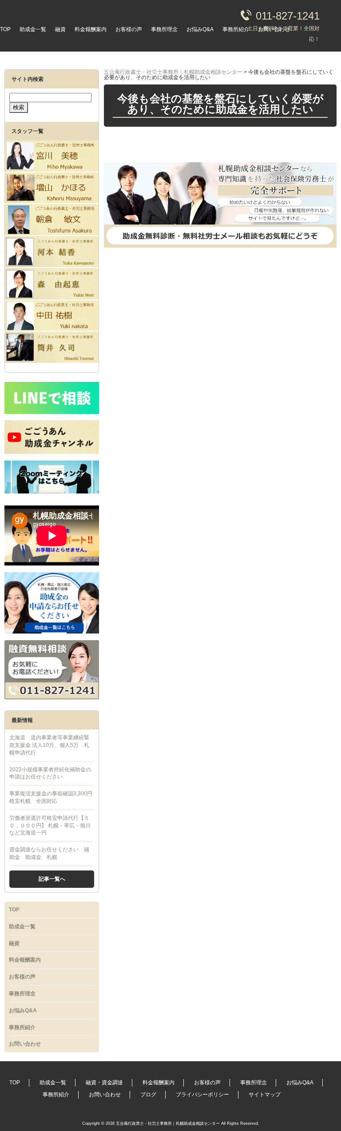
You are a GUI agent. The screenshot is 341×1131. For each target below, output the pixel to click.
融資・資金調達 (104, 1082)
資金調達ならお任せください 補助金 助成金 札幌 (49, 853)
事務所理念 (164, 29)
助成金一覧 (33, 29)
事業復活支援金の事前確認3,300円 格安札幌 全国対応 (51, 797)
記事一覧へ (52, 879)
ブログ (148, 1094)
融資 (60, 29)
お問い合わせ (274, 29)
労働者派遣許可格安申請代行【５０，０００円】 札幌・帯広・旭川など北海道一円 (50, 825)
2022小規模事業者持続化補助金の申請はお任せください (50, 773)
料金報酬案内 (91, 29)
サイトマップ (265, 1094)
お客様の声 (128, 29)
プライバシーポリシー (202, 1094)
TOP (5, 29)
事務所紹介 (235, 29)
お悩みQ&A (200, 29)
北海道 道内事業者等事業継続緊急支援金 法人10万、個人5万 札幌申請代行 (49, 745)
